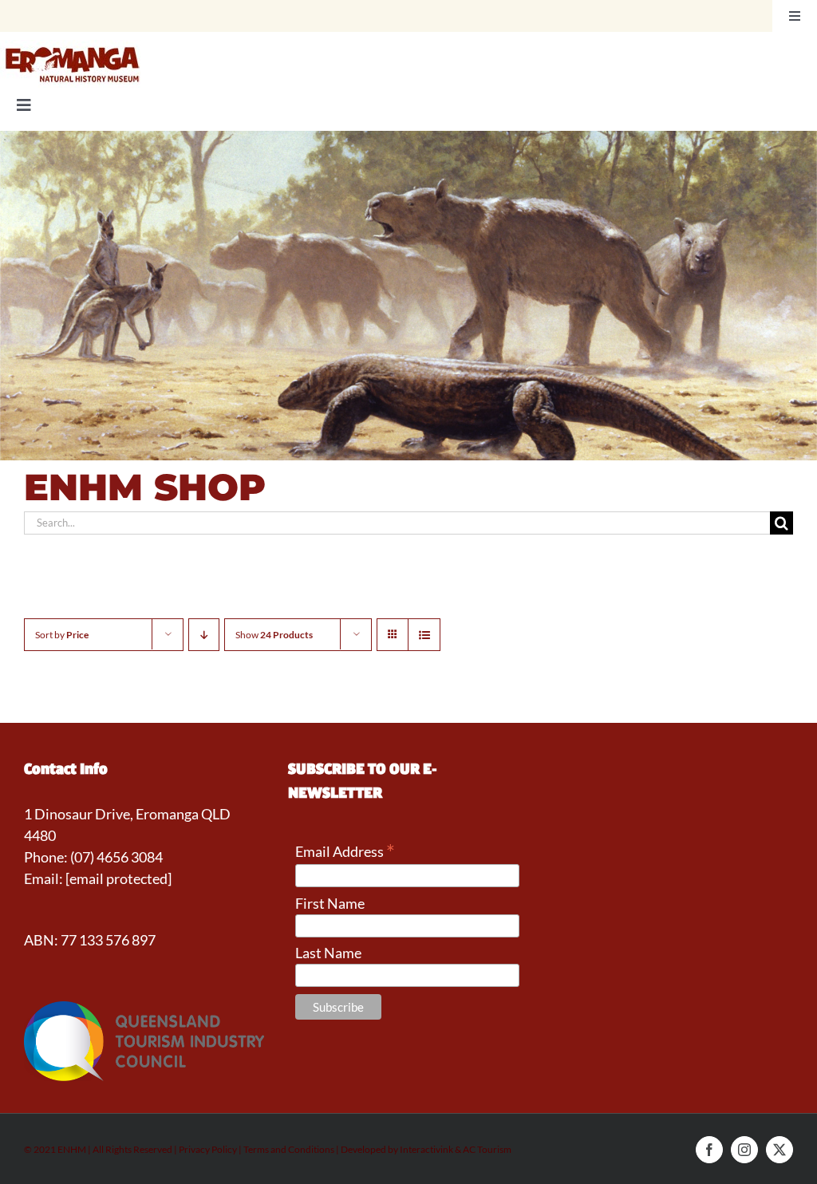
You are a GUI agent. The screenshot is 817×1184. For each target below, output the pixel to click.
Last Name (328, 952)
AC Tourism (487, 1149)
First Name (330, 903)
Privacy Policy (209, 1149)
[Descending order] (203, 634)
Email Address (345, 850)
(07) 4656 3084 (116, 857)
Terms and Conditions (288, 1149)
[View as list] (424, 634)
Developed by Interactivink (397, 1149)
